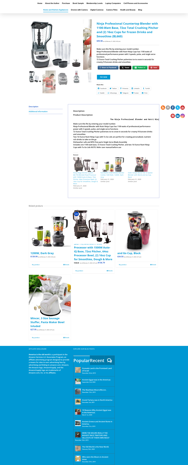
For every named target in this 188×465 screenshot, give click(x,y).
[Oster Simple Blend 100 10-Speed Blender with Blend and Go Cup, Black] (140, 164)
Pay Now (103, 77)
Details (67, 265)
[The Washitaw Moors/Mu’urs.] (78, 391)
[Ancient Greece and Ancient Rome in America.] (78, 423)
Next (89, 44)
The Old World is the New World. (95, 447)
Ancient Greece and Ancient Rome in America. (97, 422)
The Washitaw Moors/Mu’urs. (94, 390)
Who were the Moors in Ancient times (95, 458)
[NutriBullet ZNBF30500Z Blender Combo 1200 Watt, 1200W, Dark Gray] (113, 164)
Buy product (36, 265)
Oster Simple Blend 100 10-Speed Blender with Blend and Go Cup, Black (140, 175)
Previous (30, 44)
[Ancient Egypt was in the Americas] (78, 381)
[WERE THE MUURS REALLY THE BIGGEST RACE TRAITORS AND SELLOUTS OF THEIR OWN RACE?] (78, 434)
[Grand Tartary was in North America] (78, 401)
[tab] (46, 106)
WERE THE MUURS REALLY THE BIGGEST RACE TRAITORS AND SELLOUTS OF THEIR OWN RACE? (95, 435)
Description (33, 106)
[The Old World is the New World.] (78, 448)
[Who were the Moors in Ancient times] (78, 458)
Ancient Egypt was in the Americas (96, 380)
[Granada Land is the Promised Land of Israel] (78, 370)
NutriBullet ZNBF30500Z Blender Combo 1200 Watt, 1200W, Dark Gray (112, 175)
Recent (97, 360)
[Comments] (109, 360)
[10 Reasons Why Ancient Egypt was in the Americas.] (78, 412)
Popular (81, 360)
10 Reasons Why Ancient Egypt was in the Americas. (96, 411)
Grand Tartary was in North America (97, 400)
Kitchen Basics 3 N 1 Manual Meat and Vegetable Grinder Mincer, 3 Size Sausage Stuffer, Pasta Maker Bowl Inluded (48, 318)
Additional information (38, 111)
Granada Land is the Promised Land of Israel (97, 369)
